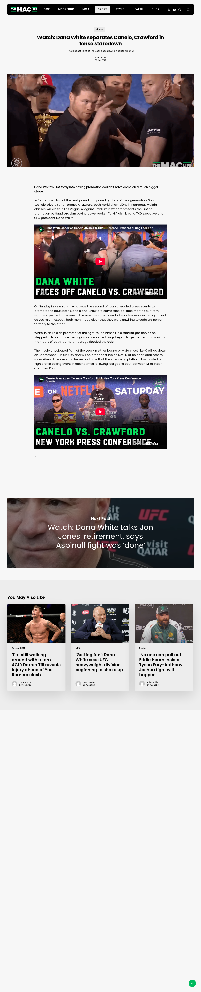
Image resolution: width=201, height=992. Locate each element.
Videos (99, 29)
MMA (22, 648)
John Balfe (100, 57)
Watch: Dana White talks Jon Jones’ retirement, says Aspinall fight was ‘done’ (100, 533)
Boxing (15, 648)
